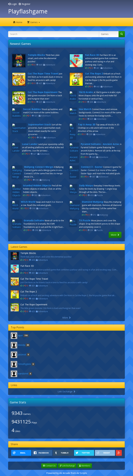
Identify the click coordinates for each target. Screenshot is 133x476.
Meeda (21, 344)
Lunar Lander (29, 144)
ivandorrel (23, 373)
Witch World (28, 201)
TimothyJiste (24, 363)
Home (18, 22)
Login (13, 3)
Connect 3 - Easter (92, 166)
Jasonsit (22, 354)
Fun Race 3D (92, 54)
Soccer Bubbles (32, 109)
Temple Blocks (36, 54)
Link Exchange (65, 391)
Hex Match (85, 109)
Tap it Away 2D (86, 124)
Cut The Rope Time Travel (43, 73)
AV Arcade (64, 473)
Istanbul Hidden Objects (37, 185)
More (114, 234)
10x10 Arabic (86, 92)
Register (25, 3)
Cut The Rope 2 (94, 73)
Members (85, 465)
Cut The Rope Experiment (43, 92)
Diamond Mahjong (92, 201)
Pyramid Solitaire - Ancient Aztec (100, 144)
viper (20, 335)
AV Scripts (82, 473)
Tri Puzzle (85, 220)
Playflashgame (28, 11)
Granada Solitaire (34, 220)
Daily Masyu (86, 185)
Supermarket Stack (39, 124)
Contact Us (50, 465)
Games (34, 22)
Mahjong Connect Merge (38, 166)
